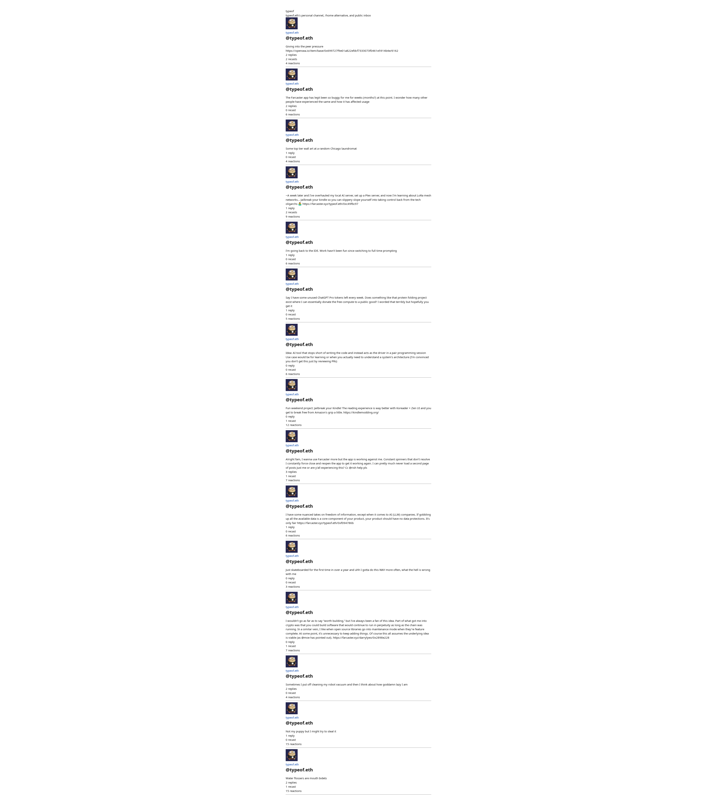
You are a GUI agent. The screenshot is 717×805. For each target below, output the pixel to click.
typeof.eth (292, 32)
